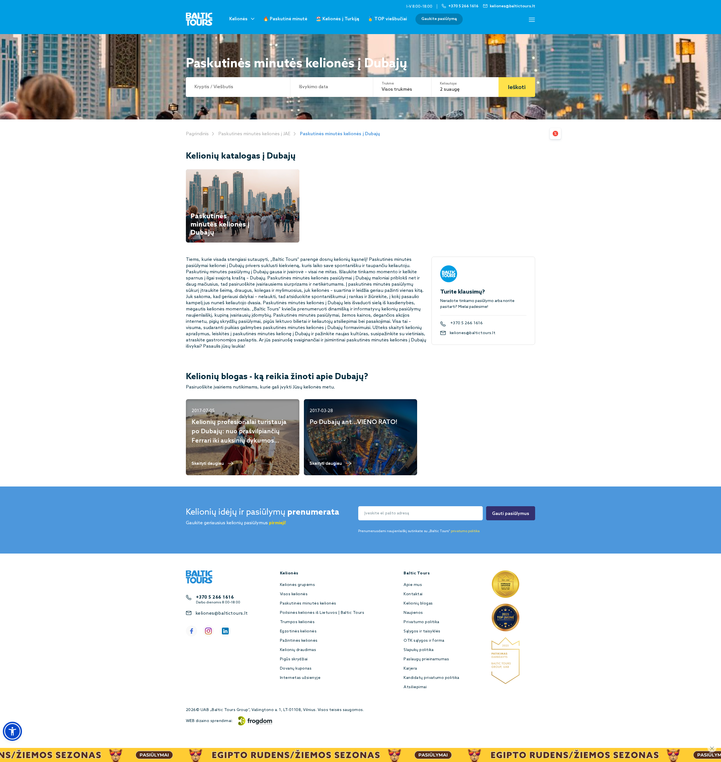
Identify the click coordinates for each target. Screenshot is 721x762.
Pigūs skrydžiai (294, 659)
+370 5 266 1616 (466, 323)
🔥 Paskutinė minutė (285, 19)
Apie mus (413, 585)
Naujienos (413, 612)
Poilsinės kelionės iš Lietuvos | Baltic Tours (322, 612)
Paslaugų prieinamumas (426, 659)
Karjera (410, 668)
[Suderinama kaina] (555, 133)
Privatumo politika (421, 622)
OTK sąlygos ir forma (424, 640)
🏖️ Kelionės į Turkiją (337, 19)
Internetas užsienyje (300, 678)
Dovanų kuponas (296, 668)
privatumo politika (465, 531)
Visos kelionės (294, 594)
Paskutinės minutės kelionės (308, 603)
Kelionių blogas (418, 603)
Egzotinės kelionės (298, 631)
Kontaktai (413, 594)
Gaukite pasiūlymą (439, 19)
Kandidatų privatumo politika (431, 678)
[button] (12, 731)
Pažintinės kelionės (299, 640)
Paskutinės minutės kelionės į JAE (254, 134)
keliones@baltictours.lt (472, 333)
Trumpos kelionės (297, 622)
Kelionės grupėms (297, 585)
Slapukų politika (419, 650)
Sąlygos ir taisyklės (422, 631)
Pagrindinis (197, 134)
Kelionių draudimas (298, 650)
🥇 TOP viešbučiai (387, 19)
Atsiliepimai (415, 687)
